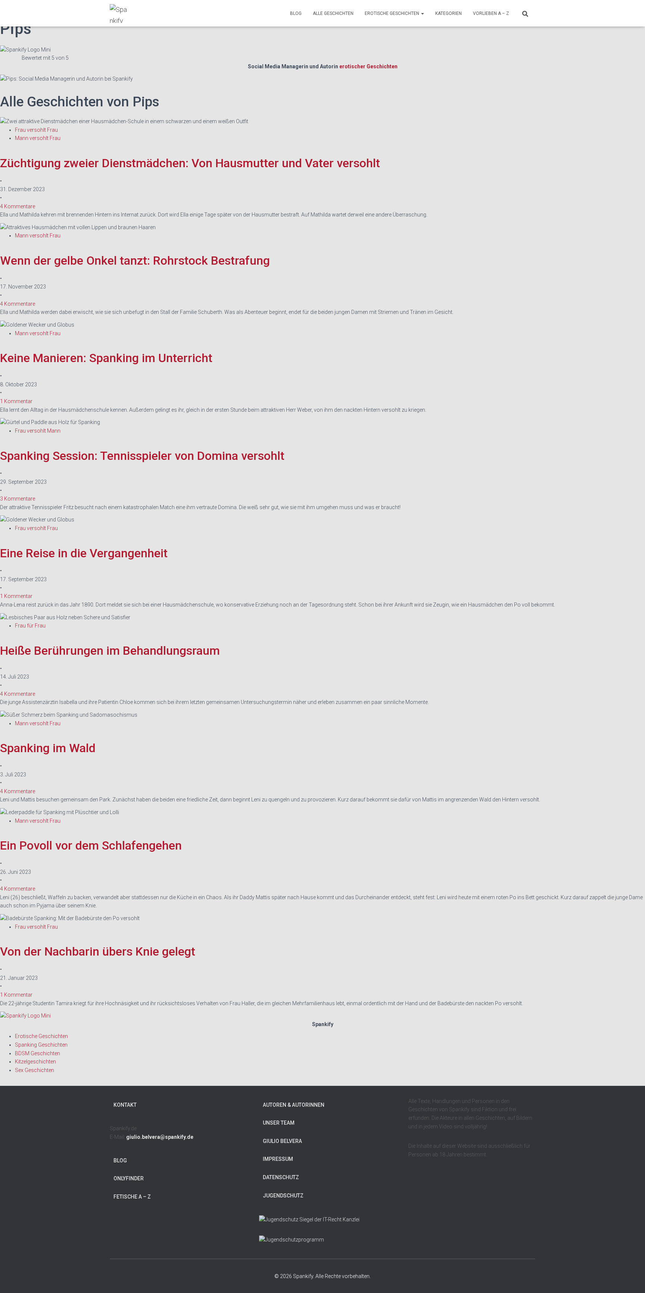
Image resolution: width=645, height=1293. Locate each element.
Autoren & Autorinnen (293, 1105)
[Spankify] (119, 13)
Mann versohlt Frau (37, 138)
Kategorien (448, 13)
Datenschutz (281, 1177)
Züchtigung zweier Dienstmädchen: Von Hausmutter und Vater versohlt (190, 163)
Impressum (278, 1159)
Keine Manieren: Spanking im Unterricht (106, 358)
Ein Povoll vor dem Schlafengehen (91, 845)
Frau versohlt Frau (36, 130)
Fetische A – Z (132, 1197)
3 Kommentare (17, 499)
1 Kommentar (16, 401)
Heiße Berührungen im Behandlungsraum (110, 651)
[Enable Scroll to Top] (630, 1278)
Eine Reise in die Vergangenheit (84, 553)
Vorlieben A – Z (491, 13)
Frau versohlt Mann (37, 431)
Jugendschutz (283, 1196)
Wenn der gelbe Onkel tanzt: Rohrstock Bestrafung (135, 260)
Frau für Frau (30, 626)
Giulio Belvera (282, 1141)
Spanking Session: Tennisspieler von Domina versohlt (142, 456)
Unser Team (279, 1123)
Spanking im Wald (48, 748)
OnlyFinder (128, 1178)
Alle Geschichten (333, 13)
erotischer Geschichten (368, 66)
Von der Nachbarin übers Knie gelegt (97, 951)
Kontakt (125, 1105)
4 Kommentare (17, 206)
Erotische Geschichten (392, 13)
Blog (296, 13)
